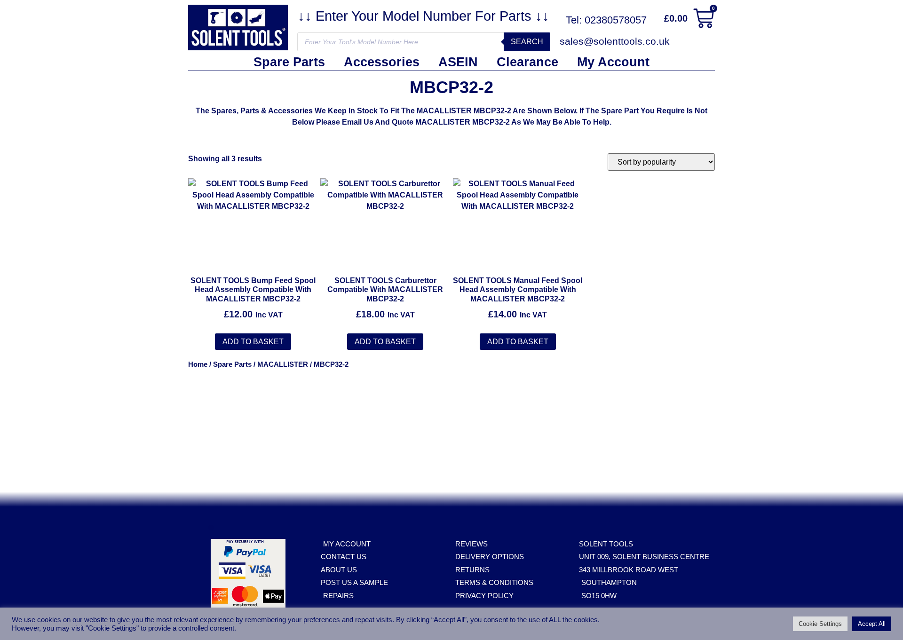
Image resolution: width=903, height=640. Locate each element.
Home (197, 364)
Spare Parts (289, 62)
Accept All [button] (872, 623)
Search (527, 42)
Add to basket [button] (253, 342)
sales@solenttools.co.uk (615, 41)
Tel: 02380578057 (606, 20)
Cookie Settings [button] (820, 623)
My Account (613, 62)
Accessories (382, 62)
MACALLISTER (282, 364)
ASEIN (458, 62)
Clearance (527, 62)
